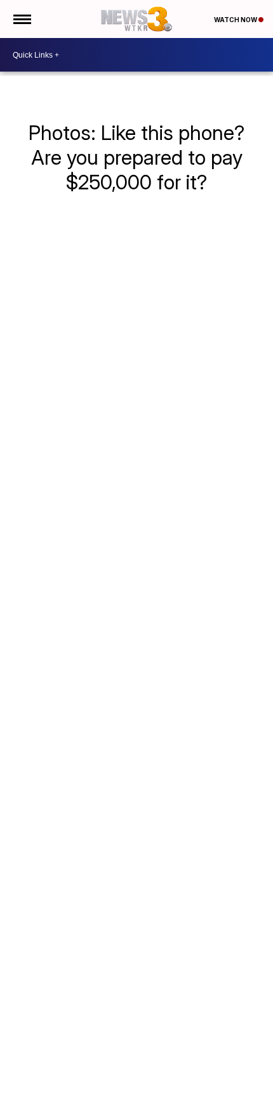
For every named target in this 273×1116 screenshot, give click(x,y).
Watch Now (236, 19)
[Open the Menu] (21, 19)
